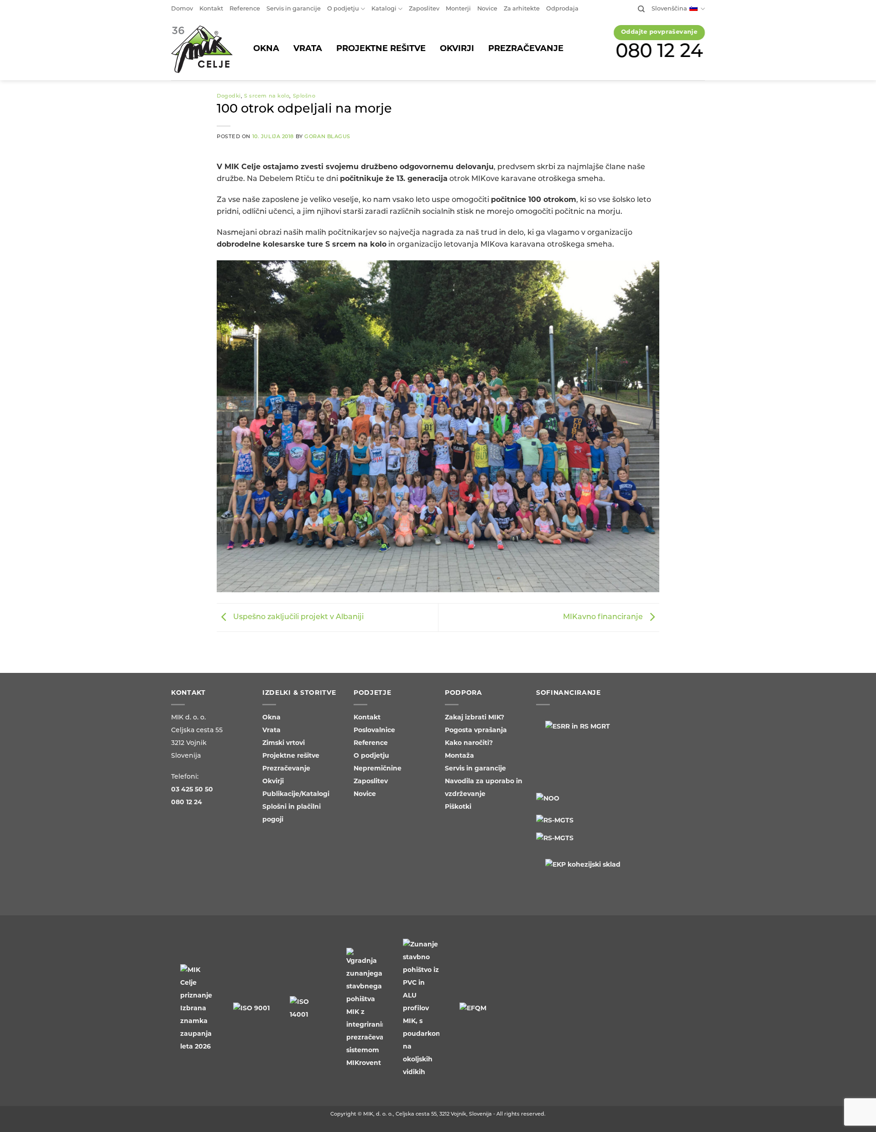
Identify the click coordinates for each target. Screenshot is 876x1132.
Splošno (304, 96)
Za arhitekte (522, 9)
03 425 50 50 (192, 789)
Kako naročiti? (469, 743)
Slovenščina (669, 9)
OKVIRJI (457, 49)
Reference (244, 9)
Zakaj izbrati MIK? (474, 717)
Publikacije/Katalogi (295, 794)
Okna (271, 717)
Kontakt (211, 9)
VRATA (307, 49)
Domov (182, 9)
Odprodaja (562, 9)
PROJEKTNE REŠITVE (381, 49)
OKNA (266, 49)
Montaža (459, 756)
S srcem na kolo (266, 96)
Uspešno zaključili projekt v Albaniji (297, 617)
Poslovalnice (374, 730)
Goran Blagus (327, 137)
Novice (487, 9)
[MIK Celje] (202, 49)
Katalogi (383, 9)
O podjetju (343, 9)
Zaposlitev (424, 9)
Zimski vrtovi (283, 743)
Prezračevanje (286, 768)
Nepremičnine (378, 768)
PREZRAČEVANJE (525, 49)
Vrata (271, 730)
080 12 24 (659, 52)
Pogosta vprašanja (476, 730)
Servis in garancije (293, 9)
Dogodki (229, 96)
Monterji (458, 9)
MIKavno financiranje (604, 617)
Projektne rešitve (290, 756)
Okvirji (273, 781)
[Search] (641, 9)
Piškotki (458, 807)
